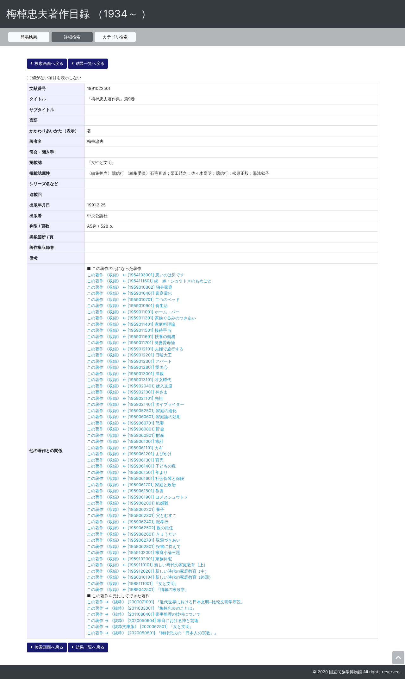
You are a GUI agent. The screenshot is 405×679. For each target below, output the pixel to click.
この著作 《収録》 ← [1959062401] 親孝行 (127, 521)
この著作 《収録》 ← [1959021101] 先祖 (125, 398)
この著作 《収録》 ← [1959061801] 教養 (125, 490)
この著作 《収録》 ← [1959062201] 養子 (125, 509)
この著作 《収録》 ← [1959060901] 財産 (125, 435)
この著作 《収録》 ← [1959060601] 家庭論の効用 (134, 416)
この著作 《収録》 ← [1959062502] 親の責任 (130, 527)
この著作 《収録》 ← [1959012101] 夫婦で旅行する (135, 348)
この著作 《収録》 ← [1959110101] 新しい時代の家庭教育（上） (147, 564)
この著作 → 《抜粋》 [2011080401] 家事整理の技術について (144, 614)
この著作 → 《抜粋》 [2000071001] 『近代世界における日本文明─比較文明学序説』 (166, 601)
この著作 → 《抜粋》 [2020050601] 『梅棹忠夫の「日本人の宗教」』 (152, 632)
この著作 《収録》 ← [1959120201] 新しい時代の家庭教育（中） (148, 571)
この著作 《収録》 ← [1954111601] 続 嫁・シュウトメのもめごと (149, 280)
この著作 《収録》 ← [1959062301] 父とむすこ (132, 515)
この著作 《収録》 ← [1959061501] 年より (127, 472)
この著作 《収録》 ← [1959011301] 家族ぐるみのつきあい (141, 317)
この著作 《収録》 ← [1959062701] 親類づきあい (133, 540)
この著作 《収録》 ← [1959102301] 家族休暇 (129, 558)
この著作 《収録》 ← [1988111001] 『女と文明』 (133, 583)
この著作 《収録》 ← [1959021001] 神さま (127, 391)
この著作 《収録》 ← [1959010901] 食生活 (127, 305)
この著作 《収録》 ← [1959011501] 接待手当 (129, 330)
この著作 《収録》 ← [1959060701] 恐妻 (125, 422)
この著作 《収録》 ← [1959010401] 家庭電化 (129, 293)
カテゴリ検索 (115, 36)
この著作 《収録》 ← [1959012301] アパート (129, 361)
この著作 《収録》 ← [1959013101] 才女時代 (129, 379)
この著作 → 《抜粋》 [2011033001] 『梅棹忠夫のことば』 (141, 608)
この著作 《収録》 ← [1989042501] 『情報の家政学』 (138, 589)
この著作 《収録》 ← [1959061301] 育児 (125, 459)
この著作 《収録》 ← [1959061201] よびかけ (129, 453)
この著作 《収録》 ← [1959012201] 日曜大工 (129, 354)
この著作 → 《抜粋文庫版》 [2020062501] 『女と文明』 (140, 626)
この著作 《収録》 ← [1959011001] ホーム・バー (133, 311)
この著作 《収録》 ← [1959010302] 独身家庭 (129, 287)
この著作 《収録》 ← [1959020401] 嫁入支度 (129, 385)
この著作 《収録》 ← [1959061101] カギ (125, 447)
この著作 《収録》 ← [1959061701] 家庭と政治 (131, 484)
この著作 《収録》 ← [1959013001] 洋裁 (125, 373)
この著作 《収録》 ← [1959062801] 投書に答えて (134, 546)
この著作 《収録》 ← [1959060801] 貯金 (125, 428)
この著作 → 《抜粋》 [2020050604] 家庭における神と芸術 (142, 620)
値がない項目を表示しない (56, 77)
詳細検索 (72, 36)
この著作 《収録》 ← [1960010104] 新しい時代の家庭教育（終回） (150, 577)
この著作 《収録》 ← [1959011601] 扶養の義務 (131, 336)
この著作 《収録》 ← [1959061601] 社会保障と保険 (135, 478)
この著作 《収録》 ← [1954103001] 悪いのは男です (135, 274)
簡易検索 (29, 36)
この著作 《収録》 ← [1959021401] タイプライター (135, 404)
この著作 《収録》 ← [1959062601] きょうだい (132, 534)
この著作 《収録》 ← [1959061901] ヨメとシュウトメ (137, 497)
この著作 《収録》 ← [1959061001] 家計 (125, 441)
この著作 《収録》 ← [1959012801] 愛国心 (127, 367)
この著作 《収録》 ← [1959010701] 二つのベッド (133, 299)
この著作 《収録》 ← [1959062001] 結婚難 (127, 503)
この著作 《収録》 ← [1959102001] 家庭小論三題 (133, 552)
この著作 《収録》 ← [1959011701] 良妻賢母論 (131, 342)
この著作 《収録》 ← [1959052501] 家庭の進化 (132, 410)
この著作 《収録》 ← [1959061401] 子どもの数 (131, 465)
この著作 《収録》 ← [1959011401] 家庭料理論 (131, 324)
